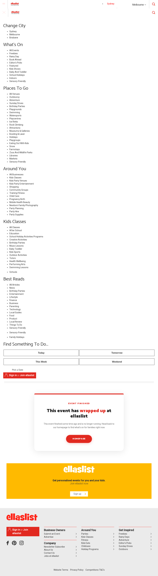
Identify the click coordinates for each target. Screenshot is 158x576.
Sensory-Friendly (17, 81)
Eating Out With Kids (19, 143)
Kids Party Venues (18, 180)
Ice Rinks (13, 121)
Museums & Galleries (19, 131)
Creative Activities (18, 239)
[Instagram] (22, 544)
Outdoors (123, 549)
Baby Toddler (15, 249)
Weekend (117, 361)
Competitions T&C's (95, 570)
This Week (41, 361)
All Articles (14, 285)
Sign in (13, 375)
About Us (48, 550)
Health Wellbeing (17, 261)
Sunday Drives (16, 103)
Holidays (13, 137)
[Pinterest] (15, 544)
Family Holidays (16, 337)
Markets (13, 158)
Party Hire (14, 211)
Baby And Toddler (18, 72)
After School (15, 230)
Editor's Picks (15, 62)
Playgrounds (15, 109)
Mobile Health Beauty (19, 202)
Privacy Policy (76, 570)
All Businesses (16, 174)
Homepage (79, 439)
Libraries (13, 155)
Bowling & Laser (17, 134)
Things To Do (15, 325)
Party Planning (16, 208)
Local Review (15, 321)
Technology (15, 309)
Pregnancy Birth (17, 199)
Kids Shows (15, 69)
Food (11, 315)
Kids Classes (15, 177)
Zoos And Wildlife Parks (20, 152)
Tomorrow (117, 352)
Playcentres (15, 118)
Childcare (85, 546)
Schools (13, 272)
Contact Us (49, 553)
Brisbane (13, 37)
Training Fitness (17, 193)
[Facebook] (8, 544)
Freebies (13, 53)
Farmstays (14, 149)
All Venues (14, 94)
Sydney (110, 3)
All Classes (14, 227)
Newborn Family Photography (23, 205)
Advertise (48, 537)
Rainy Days (124, 537)
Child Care (14, 196)
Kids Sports (14, 252)
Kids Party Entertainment (21, 184)
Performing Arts (17, 264)
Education (14, 233)
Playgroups (14, 140)
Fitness (84, 540)
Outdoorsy (14, 97)
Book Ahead (15, 59)
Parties (84, 534)
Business (13, 303)
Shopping (14, 187)
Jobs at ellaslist (51, 556)
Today (41, 352)
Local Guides (15, 312)
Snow (12, 146)
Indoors (13, 78)
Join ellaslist (27, 375)
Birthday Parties (17, 106)
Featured (13, 66)
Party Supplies (16, 214)
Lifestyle (13, 297)
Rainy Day (14, 56)
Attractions (14, 128)
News (12, 288)
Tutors (12, 258)
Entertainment (16, 294)
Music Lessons (16, 246)
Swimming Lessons (18, 267)
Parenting (14, 306)
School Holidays (17, 75)
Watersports (15, 115)
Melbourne (138, 4)
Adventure (14, 100)
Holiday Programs (90, 549)
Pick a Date (17, 370)
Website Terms (61, 570)
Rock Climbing (16, 125)
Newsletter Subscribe (54, 547)
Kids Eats (85, 543)
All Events (14, 50)
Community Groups (18, 190)
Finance (13, 300)
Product (13, 318)
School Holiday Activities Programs (26, 236)
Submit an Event (52, 534)
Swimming (14, 112)
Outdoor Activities (18, 255)
